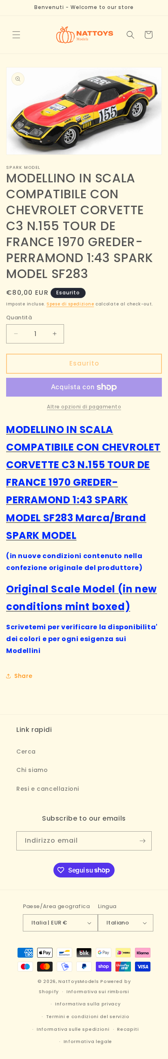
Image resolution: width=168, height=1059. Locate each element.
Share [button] (23, 676)
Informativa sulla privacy (88, 1004)
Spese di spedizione (70, 304)
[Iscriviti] (142, 840)
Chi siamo (32, 770)
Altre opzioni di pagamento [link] (84, 406)
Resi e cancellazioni (47, 789)
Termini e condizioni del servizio (88, 1016)
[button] (16, 35)
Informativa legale (88, 1041)
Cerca (26, 751)
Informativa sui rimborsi (97, 991)
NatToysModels (78, 981)
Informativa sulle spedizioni (73, 1029)
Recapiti (128, 1029)
